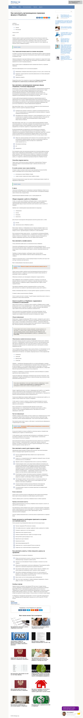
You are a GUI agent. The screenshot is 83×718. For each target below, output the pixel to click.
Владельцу (14, 7)
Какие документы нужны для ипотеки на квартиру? (66, 27)
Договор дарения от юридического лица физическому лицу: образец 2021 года (65, 40)
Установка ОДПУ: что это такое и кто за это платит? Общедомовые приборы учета (66, 34)
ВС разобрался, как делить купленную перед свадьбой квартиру (66, 16)
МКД (20, 7)
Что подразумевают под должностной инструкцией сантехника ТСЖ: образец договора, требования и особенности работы (63, 22)
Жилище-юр (15, 2)
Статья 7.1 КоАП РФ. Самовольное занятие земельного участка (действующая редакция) (66, 58)
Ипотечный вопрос (27, 7)
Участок (35, 7)
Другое (40, 7)
